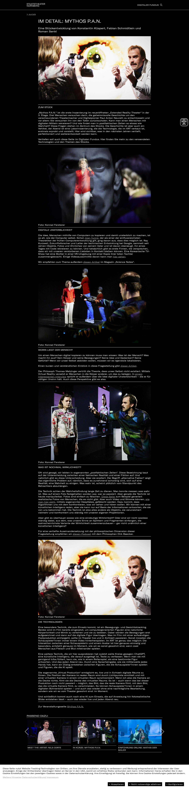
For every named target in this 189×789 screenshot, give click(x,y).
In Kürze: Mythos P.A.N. (87, 747)
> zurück (31, 14)
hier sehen (119, 256)
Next (162, 731)
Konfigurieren (175, 784)
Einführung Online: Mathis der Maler (137, 748)
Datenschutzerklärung (34, 777)
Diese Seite (108, 496)
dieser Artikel (128, 365)
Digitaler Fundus (148, 5)
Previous (27, 731)
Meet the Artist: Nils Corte (44, 747)
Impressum (53, 777)
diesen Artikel (91, 262)
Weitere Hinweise (12, 777)
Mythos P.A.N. (75, 706)
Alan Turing (91, 238)
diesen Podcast (82, 534)
